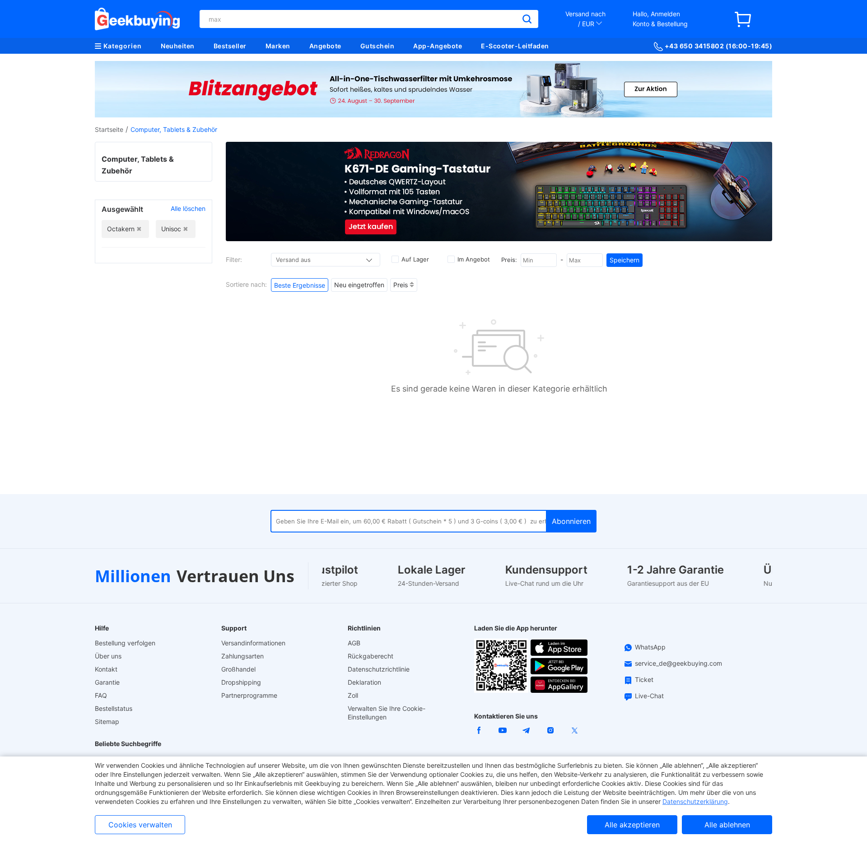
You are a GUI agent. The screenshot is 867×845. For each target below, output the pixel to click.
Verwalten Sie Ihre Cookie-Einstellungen (386, 713)
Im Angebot (473, 259)
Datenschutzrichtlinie (379, 669)
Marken (278, 46)
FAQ (101, 695)
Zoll (353, 695)
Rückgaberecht (370, 656)
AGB (354, 643)
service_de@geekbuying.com (678, 663)
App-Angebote (437, 46)
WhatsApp (650, 647)
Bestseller (230, 46)
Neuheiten (178, 46)
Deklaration (364, 682)
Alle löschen (188, 208)
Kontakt (106, 669)
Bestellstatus (113, 708)
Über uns (108, 656)
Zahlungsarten (242, 656)
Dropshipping (241, 682)
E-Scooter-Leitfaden (515, 46)
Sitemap (107, 721)
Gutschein (377, 46)
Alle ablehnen (727, 824)
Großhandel (238, 669)
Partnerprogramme (249, 695)
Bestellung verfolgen (125, 643)
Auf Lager (415, 259)
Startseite (109, 129)
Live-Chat (649, 696)
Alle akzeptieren (632, 824)
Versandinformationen (253, 643)
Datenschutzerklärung (695, 801)
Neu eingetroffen (359, 285)
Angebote (325, 46)
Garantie (107, 682)
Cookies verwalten (140, 824)
